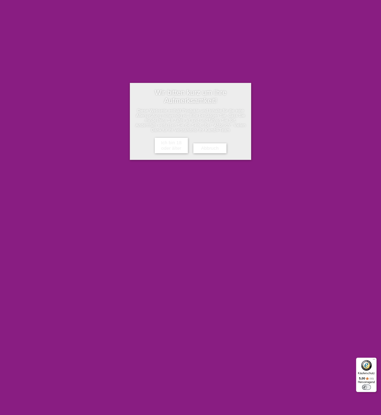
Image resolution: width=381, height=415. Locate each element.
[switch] (366, 387)
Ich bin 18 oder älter (171, 145)
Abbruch (210, 148)
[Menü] (374, 360)
